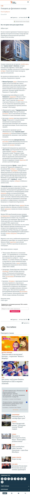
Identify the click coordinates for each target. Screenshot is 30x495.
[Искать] (25, 493)
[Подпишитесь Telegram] (15, 479)
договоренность (5, 216)
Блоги (13, 445)
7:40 (2, 6)
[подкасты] (12, 493)
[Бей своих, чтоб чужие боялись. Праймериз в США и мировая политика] (15, 368)
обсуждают (5, 271)
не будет (3, 71)
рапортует (14, 170)
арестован (5, 141)
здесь (18, 263)
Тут (9, 259)
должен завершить (11, 233)
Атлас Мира (14, 464)
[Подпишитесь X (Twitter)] (8, 479)
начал (2, 198)
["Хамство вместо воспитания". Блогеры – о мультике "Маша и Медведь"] (15, 343)
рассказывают (10, 276)
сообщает (12, 169)
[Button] (14, 17)
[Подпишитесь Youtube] (12, 479)
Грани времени (15, 414)
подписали (23, 160)
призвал (22, 205)
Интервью (12, 281)
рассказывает (23, 291)
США (3, 377)
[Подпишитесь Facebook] (5, 479)
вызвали (12, 145)
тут (10, 133)
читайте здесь (24, 64)
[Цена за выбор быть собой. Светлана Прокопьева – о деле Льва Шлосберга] (6, 446)
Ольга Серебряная (5, 11)
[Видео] (18, 493)
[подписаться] (2, 482)
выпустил (3, 193)
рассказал (5, 113)
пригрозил (8, 209)
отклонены (5, 133)
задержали (12, 97)
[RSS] (21, 479)
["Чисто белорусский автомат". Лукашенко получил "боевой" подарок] (6, 423)
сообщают (17, 181)
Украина (14, 434)
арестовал (21, 100)
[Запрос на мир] (6, 459)
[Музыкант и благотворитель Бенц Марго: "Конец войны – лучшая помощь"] (6, 436)
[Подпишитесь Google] (2, 479)
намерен (13, 151)
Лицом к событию (16, 457)
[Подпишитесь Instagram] (18, 479)
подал (14, 81)
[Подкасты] (24, 479)
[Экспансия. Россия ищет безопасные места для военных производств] (6, 466)
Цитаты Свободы (7, 352)
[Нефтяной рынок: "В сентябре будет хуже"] (6, 416)
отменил (11, 118)
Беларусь (14, 421)
